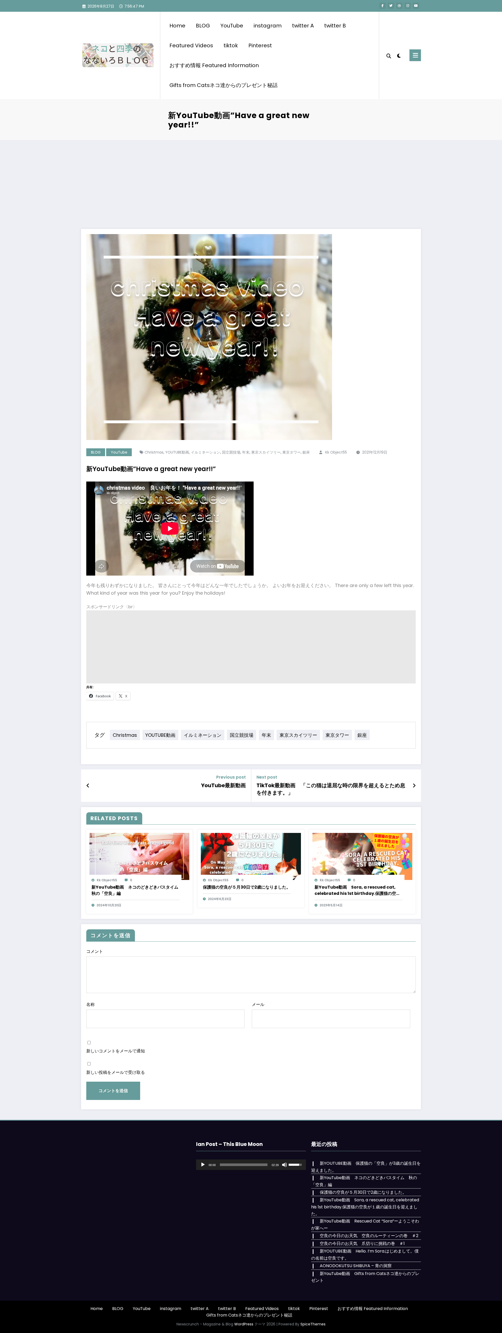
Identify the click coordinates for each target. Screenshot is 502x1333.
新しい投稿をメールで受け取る (115, 1072)
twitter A (303, 25)
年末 (245, 452)
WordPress (243, 1324)
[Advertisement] (251, 179)
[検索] (388, 55)
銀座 (306, 452)
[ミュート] (284, 1164)
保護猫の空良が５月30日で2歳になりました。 (246, 887)
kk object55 (336, 452)
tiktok (231, 45)
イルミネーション (205, 452)
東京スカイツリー (266, 452)
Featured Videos (191, 45)
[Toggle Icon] (415, 55)
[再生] (203, 1164)
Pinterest (260, 45)
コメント (94, 951)
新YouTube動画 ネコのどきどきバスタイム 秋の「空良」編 (135, 890)
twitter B (335, 25)
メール (258, 1004)
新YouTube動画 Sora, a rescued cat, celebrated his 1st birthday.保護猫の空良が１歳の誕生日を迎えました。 (357, 890)
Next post (266, 777)
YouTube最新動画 (223, 785)
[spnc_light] (399, 55)
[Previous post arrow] (88, 785)
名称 (90, 1004)
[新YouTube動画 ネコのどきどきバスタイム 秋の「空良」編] (139, 856)
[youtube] (416, 6)
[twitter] (391, 6)
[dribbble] (399, 6)
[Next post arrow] (414, 785)
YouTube (231, 25)
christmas (154, 452)
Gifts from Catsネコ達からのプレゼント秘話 (223, 85)
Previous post (231, 777)
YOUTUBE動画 (177, 452)
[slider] (243, 1164)
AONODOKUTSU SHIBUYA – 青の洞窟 (356, 1266)
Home (177, 25)
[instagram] (407, 6)
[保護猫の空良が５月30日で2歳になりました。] (251, 856)
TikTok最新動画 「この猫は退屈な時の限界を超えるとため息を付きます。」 (330, 789)
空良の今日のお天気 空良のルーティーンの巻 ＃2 (369, 1236)
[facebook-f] (382, 6)
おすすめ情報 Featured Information (214, 65)
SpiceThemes (313, 1324)
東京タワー (291, 452)
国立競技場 (231, 452)
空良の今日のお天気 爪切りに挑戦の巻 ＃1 (362, 1244)
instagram (268, 25)
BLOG (203, 25)
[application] (251, 1165)
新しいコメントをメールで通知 (115, 1051)
